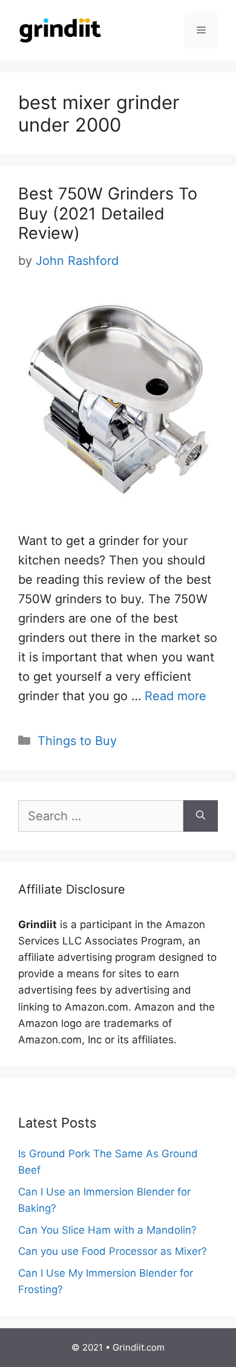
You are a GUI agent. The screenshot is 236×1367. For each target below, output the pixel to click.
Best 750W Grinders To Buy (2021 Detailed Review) (107, 213)
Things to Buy (77, 741)
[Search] (200, 816)
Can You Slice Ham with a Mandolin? (107, 1230)
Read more (175, 696)
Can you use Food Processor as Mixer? (112, 1251)
